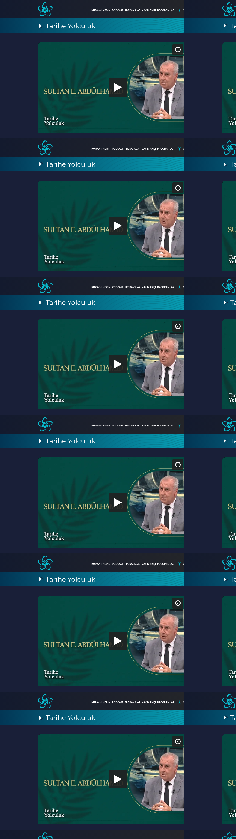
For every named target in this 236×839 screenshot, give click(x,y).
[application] (118, 419)
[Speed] (215, 7)
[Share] (228, 7)
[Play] (118, 419)
